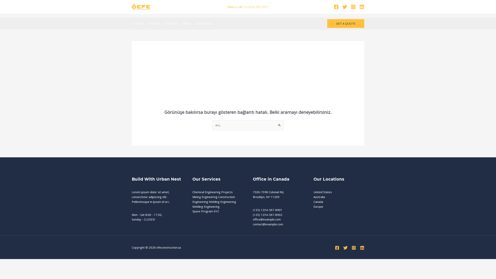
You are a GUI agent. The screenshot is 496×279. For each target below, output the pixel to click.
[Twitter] (344, 6)
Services (171, 23)
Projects (154, 23)
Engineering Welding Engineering (214, 202)
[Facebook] (336, 6)
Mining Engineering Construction (213, 197)
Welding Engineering (206, 206)
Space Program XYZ (205, 211)
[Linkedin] (361, 6)
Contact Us (204, 23)
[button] (345, 23)
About (187, 23)
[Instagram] (353, 6)
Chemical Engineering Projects (212, 192)
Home (139, 23)
